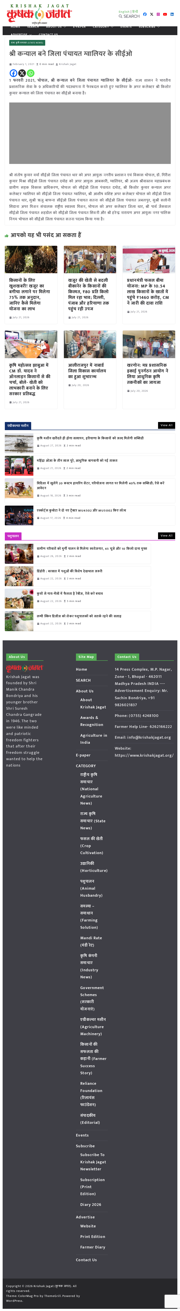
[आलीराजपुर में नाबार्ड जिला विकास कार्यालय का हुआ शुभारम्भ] (90, 333)
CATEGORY (101, 27)
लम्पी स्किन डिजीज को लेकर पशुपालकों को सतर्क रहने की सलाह (79, 616)
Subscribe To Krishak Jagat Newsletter (93, 1162)
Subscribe (147, 27)
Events (126, 27)
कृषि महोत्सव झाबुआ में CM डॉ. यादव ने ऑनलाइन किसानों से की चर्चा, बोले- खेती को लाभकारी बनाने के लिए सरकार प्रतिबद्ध (29, 380)
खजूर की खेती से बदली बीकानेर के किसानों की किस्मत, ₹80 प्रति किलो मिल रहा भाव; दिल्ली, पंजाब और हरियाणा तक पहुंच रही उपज (88, 295)
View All (167, 425)
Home (15, 27)
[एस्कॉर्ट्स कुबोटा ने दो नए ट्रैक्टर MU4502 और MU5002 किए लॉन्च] (19, 515)
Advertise (19, 34)
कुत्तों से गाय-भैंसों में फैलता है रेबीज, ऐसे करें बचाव (70, 593)
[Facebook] (13, 73)
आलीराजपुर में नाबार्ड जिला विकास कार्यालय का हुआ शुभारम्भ (87, 371)
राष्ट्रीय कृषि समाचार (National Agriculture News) (91, 789)
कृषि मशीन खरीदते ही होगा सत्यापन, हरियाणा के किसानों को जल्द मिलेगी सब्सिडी (90, 438)
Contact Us (48, 34)
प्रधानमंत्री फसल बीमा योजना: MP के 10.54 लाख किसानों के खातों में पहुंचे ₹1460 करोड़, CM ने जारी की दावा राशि (148, 292)
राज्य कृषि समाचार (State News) (27, 43)
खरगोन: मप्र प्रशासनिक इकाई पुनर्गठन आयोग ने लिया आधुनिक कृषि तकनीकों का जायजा (147, 374)
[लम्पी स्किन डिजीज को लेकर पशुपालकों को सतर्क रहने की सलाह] (19, 621)
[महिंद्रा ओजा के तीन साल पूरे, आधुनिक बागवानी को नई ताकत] (19, 466)
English (124, 11)
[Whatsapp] (30, 73)
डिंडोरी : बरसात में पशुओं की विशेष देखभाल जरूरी (70, 571)
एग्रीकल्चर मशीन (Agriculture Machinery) (93, 1026)
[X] (22, 73)
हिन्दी (135, 11)
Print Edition (92, 1237)
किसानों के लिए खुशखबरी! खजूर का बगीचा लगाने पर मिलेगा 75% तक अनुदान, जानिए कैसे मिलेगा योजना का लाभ (29, 295)
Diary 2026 (90, 1204)
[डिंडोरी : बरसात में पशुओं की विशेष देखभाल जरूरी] (19, 576)
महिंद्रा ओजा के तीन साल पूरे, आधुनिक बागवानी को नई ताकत (77, 460)
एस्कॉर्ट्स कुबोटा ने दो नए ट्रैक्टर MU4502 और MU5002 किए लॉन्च (81, 510)
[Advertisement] (90, 133)
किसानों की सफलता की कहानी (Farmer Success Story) (93, 1058)
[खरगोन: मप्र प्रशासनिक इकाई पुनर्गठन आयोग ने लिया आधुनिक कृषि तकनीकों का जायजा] (149, 333)
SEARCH (33, 27)
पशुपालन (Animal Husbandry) (91, 888)
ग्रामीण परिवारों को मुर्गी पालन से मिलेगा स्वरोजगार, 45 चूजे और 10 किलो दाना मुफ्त (92, 548)
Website (88, 1226)
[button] (64, 27)
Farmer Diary (92, 1247)
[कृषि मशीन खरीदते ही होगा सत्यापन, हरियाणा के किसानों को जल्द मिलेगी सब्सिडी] (19, 443)
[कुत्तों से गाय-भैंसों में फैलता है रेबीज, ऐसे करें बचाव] (19, 599)
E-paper (79, 27)
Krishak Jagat (67, 64)
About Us (54, 27)
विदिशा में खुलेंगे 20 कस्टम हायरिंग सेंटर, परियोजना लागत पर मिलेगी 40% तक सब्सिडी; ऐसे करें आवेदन (100, 486)
